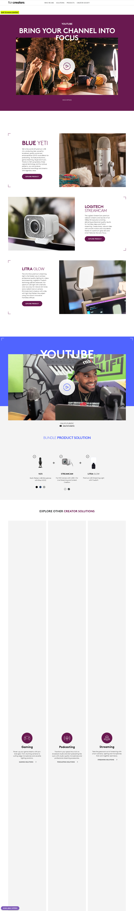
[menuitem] (49, 3)
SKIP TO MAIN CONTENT (10, 12)
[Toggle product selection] (34, 456)
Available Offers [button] (10, 908)
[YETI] (40, 462)
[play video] (67, 66)
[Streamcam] (67, 462)
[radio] (37, 487)
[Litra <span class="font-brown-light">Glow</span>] (93, 462)
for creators (16, 2)
